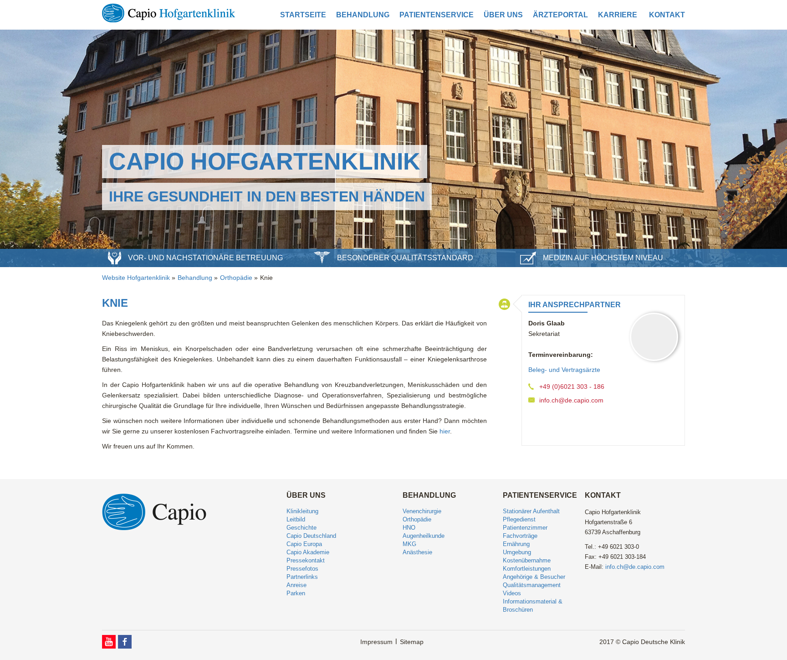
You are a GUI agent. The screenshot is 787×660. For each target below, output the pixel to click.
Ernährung (516, 544)
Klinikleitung (302, 511)
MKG (409, 544)
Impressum (376, 641)
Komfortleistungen (527, 568)
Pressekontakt (305, 560)
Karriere (617, 15)
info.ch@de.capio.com (571, 400)
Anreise (296, 585)
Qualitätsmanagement (532, 585)
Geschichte (301, 527)
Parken (295, 593)
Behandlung (362, 15)
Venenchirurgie (422, 511)
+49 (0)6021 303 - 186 (571, 386)
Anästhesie (417, 552)
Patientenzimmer (525, 527)
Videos (512, 593)
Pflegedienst (519, 519)
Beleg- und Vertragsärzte (564, 369)
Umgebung (517, 552)
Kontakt (667, 15)
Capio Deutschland (311, 535)
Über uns (503, 15)
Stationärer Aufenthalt (531, 511)
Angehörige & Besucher (534, 576)
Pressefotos (302, 568)
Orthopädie (236, 277)
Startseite (303, 15)
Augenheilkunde (424, 535)
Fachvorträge (520, 535)
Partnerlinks (302, 576)
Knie (266, 277)
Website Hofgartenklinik (136, 277)
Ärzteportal (560, 15)
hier (444, 431)
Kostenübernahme (527, 560)
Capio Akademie (307, 552)
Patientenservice (436, 15)
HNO (409, 527)
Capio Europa (304, 544)
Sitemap (412, 641)
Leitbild (295, 519)
